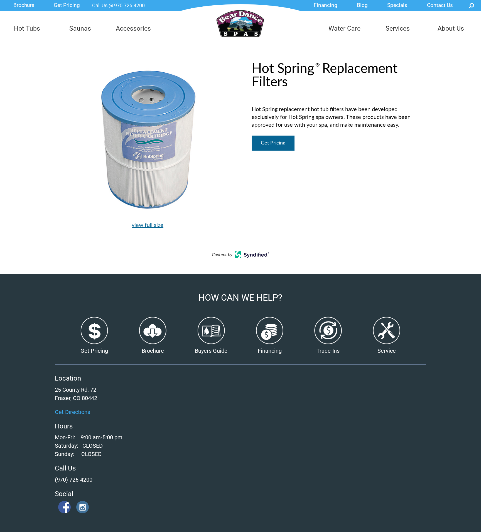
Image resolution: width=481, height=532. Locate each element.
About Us (451, 28)
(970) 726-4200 (73, 479)
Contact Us (440, 5)
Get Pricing (67, 5)
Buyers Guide (211, 350)
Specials (397, 5)
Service (386, 350)
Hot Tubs (27, 28)
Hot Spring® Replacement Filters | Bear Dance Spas (240, 27)
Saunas (80, 28)
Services (398, 28)
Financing (325, 5)
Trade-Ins (328, 350)
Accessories (133, 28)
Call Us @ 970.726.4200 (118, 5)
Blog (362, 5)
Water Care (344, 28)
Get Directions (72, 412)
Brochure (23, 5)
